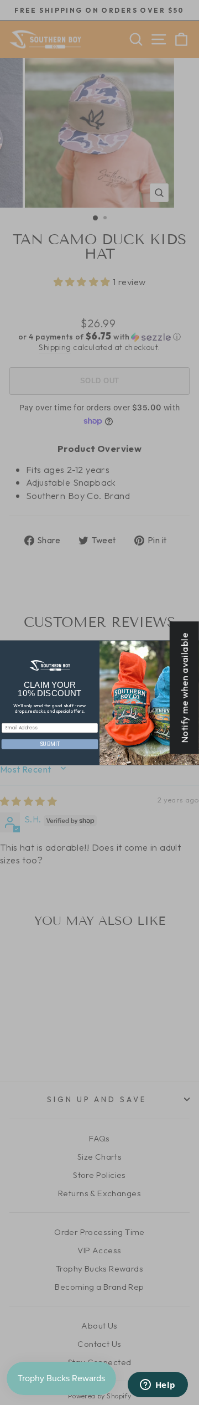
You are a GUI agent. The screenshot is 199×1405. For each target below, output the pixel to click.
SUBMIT (50, 744)
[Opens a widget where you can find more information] (157, 1385)
